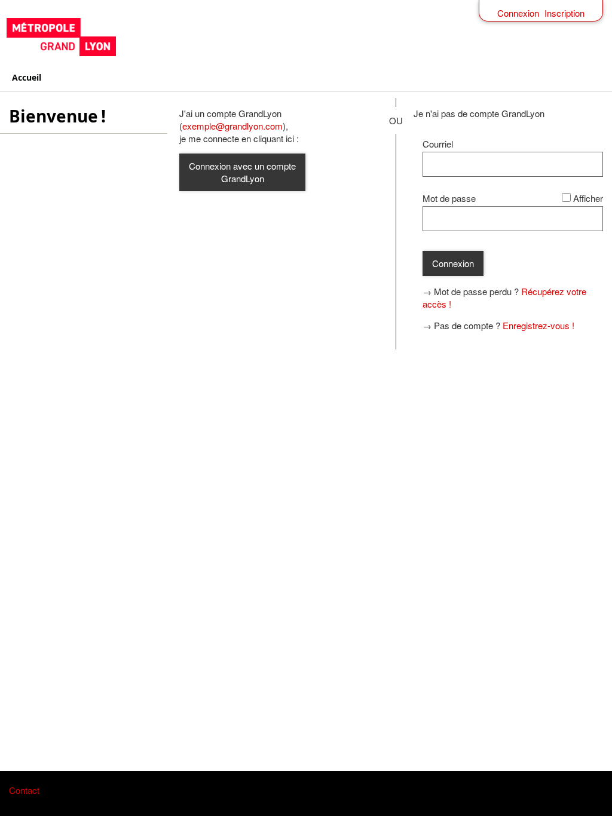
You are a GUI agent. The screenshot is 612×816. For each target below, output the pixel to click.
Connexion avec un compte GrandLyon (242, 172)
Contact (24, 790)
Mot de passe (449, 198)
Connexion (518, 13)
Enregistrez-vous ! (538, 325)
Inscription (564, 13)
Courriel (438, 143)
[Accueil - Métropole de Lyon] (306, 37)
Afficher (588, 198)
